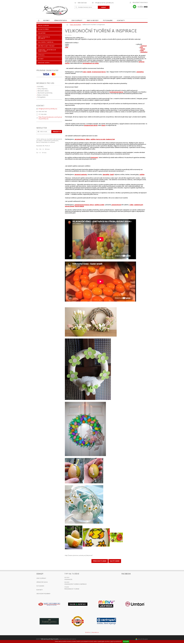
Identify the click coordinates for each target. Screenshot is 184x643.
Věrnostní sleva (60, 20)
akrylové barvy (79, 139)
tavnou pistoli (69, 206)
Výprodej (41, 55)
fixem (103, 125)
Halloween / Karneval (45, 42)
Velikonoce (68, 579)
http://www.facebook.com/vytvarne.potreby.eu (50, 118)
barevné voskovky (80, 174)
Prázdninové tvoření (71, 589)
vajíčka (92, 139)
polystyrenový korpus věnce (84, 205)
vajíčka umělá (99, 205)
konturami (94, 157)
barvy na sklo (100, 139)
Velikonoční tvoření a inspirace (75, 584)
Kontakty (121, 20)
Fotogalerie (108, 20)
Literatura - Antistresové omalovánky (47, 50)
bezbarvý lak (110, 139)
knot (141, 47)
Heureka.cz (95, 632)
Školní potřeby (43, 29)
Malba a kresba (43, 25)
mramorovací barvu (99, 72)
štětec (88, 139)
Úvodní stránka (38, 20)
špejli (112, 174)
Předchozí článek (99, 561)
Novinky (46, 20)
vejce (84, 72)
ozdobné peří (138, 205)
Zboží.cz (87, 632)
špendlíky (106, 174)
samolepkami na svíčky (91, 63)
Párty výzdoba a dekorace (44, 37)
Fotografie (40, 586)
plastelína (143, 52)
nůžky (142, 50)
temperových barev (91, 125)
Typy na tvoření (71, 574)
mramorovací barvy (116, 92)
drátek (142, 49)
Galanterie (42, 33)
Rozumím (126, 641)
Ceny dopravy (76, 20)
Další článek (115, 561)
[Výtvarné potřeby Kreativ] (55, 10)
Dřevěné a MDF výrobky (46, 46)
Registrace (144, 2)
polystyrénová (116, 205)
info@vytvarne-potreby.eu (48, 109)
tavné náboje (79, 206)
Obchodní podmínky (44, 93)
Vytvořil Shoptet (143, 639)
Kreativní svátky (44, 63)
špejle (89, 72)
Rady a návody (93, 20)
